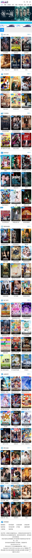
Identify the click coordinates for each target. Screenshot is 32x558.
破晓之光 (26, 500)
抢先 (25, 4)
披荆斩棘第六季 (5, 335)
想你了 (5, 187)
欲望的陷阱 (5, 296)
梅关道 (26, 244)
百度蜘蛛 (12, 550)
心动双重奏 (26, 335)
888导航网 (11, 524)
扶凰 (26, 517)
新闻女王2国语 (26, 148)
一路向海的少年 (16, 335)
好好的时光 (16, 92)
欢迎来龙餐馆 (26, 222)
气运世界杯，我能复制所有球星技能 (16, 409)
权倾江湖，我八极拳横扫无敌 (5, 517)
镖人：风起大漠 (5, 69)
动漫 (16, 4)
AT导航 (18, 527)
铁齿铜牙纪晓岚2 (5, 92)
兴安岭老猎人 (16, 244)
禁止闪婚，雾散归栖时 (5, 500)
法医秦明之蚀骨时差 (5, 244)
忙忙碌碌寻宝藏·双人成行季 (16, 370)
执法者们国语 (5, 131)
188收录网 (26, 524)
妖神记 (16, 426)
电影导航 (3, 527)
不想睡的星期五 (26, 318)
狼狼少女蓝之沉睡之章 (26, 392)
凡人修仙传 (26, 426)
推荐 (28, 4)
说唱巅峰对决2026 (26, 352)
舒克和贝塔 (16, 109)
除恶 (26, 69)
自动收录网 (19, 524)
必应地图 (22, 550)
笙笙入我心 (26, 483)
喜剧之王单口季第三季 (16, 352)
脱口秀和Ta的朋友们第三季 (5, 370)
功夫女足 (16, 52)
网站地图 (3, 550)
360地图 (27, 550)
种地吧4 (26, 370)
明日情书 (16, 517)
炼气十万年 (5, 443)
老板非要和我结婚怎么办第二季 (16, 483)
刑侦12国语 (16, 148)
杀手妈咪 (16, 296)
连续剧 (9, 4)
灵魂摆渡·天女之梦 (26, 170)
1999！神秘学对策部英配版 (26, 443)
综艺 (13, 4)
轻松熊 (5, 426)
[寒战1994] (16, 13)
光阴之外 (16, 443)
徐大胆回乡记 (5, 222)
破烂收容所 (16, 500)
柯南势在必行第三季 (5, 318)
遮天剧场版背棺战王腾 (26, 92)
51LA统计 (17, 552)
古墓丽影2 (26, 109)
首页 (2, 4)
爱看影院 (3, 524)
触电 (6, 170)
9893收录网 (11, 527)
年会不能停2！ (5, 205)
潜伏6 (26, 187)
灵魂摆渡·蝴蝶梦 (16, 170)
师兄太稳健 (16, 261)
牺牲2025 (16, 187)
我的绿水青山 (26, 261)
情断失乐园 (26, 205)
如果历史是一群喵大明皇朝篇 (26, 409)
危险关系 (16, 69)
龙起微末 (5, 466)
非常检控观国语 (16, 131)
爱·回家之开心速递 (5, 148)
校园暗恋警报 (26, 296)
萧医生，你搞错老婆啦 (5, 483)
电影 (5, 4)
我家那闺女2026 (16, 318)
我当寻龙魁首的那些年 (5, 279)
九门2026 (5, 52)
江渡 (16, 205)
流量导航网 (27, 527)
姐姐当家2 (5, 352)
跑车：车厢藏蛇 (16, 466)
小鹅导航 (3, 529)
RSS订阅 (8, 550)
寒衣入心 (26, 279)
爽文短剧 (21, 4)
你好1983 (5, 109)
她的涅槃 (5, 261)
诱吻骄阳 (26, 466)
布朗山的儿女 (16, 222)
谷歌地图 (17, 550)
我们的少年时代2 (16, 279)
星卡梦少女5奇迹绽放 (5, 409)
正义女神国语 (26, 131)
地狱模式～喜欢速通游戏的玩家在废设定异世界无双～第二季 (5, 392)
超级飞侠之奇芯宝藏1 (16, 392)
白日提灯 (26, 52)
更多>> (29, 34)
